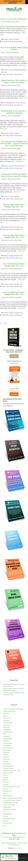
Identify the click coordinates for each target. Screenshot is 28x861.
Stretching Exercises (9, 805)
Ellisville (22, 858)
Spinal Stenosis (7, 795)
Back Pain (6, 713)
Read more (22, 65)
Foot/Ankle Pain (7, 732)
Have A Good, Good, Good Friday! (14, 19)
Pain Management (8, 102)
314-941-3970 (7, 837)
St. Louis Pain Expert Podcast (12, 800)
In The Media (7, 745)
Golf (4, 734)
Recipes (5, 780)
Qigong (5, 777)
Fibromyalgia (7, 729)
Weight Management (20, 70)
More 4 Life (16, 848)
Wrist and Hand (7, 823)
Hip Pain (5, 741)
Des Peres (19, 858)
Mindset (5, 39)
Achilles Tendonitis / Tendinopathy (13, 709)
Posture (5, 775)
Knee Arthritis (7, 750)
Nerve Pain (6, 759)
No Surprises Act (14, 845)
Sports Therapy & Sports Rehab (12, 798)
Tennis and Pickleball (9, 809)
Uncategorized (7, 814)
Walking (5, 816)
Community (6, 725)
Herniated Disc (7, 738)
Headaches (6, 736)
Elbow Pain (6, 727)
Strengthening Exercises (10, 802)
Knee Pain (6, 752)
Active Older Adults (7, 41)
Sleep (4, 793)
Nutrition (5, 761)
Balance (5, 716)
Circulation (6, 720)
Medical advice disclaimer (9, 843)
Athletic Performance (9, 711)
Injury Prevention (8, 748)
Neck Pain (6, 757)
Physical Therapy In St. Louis (11, 770)
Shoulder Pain (18, 227)
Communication (7, 722)
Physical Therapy (14, 39)
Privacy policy (23, 843)
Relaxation (6, 782)
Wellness (4, 72)
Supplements (7, 807)
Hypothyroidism (7, 743)
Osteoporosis (7, 764)
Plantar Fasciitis (7, 773)
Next (6, 323)
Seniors (5, 789)
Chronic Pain (7, 718)
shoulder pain (18, 41)
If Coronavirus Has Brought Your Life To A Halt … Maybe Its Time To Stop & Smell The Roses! (14, 144)
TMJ (4, 811)
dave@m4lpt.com (19, 837)
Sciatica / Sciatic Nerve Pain (11, 786)
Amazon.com (14, 363)
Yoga (4, 825)
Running (5, 784)
